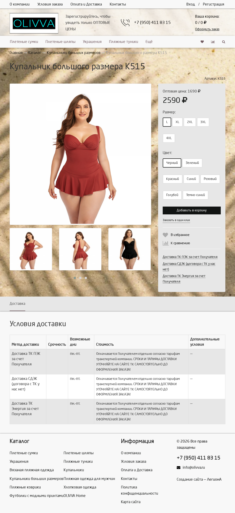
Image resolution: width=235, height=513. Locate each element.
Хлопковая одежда (80, 487)
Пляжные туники (123, 42)
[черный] (129, 249)
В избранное (180, 235)
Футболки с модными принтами (37, 496)
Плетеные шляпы (60, 42)
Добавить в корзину (192, 210)
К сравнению (180, 243)
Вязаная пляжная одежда (32, 470)
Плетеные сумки (24, 42)
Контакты (118, 4)
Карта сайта (130, 502)
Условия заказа (50, 4)
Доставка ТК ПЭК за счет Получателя (190, 257)
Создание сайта (190, 479)
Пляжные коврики (25, 487)
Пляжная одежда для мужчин (89, 479)
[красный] (80, 154)
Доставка (17, 304)
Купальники (74, 470)
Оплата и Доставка (86, 4)
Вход (190, 4)
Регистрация (213, 4)
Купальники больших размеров (36, 479)
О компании (20, 4)
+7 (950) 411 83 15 (152, 22)
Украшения (92, 42)
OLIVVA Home (75, 496)
